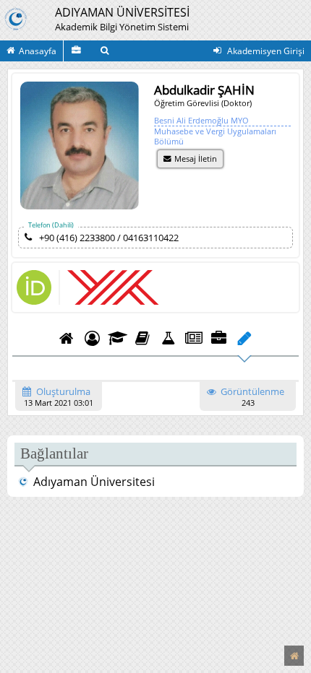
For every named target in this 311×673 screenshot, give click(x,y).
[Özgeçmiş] (66, 338)
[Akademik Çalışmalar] (78, 50)
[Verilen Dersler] (143, 338)
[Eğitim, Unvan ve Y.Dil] (117, 338)
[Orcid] (34, 301)
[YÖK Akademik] (109, 287)
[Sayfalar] (244, 338)
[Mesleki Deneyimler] (219, 338)
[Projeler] (168, 338)
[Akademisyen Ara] (107, 50)
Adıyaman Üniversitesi (94, 482)
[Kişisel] (92, 338)
